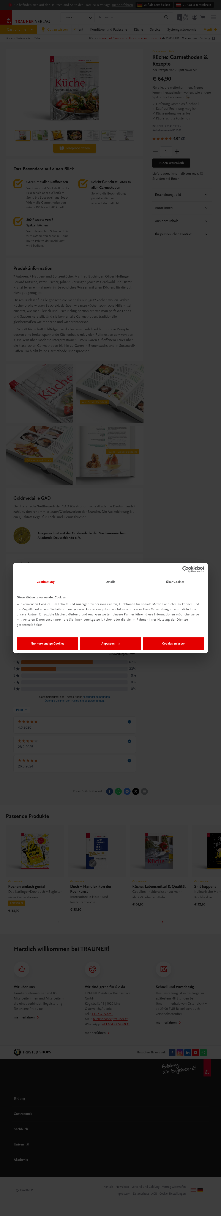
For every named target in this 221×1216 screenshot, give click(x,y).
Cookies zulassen (173, 643)
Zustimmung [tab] (46, 582)
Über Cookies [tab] (175, 582)
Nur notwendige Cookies (47, 643)
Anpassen (108, 643)
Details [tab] (110, 582)
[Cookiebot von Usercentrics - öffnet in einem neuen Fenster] (185, 569)
